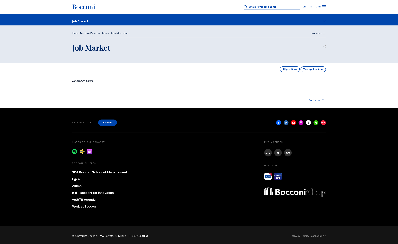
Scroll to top (314, 100)
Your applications (313, 69)
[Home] (83, 7)
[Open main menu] (324, 7)
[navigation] (199, 19)
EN (304, 7)
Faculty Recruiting (119, 33)
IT (311, 7)
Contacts (107, 122)
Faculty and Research (90, 33)
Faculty (105, 33)
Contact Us (316, 33)
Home (75, 33)
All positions (289, 69)
